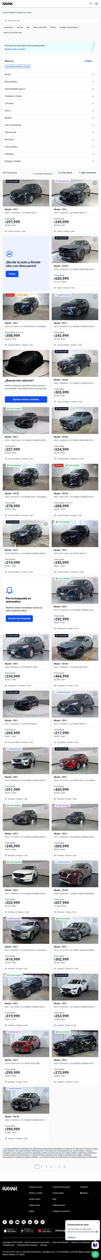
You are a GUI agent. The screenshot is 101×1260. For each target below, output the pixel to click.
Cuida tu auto (34, 1205)
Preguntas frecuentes (61, 1187)
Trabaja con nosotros (61, 1211)
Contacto (84, 1187)
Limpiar (88, 61)
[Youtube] (17, 1222)
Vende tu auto (34, 1199)
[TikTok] (36, 1222)
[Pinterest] (43, 1222)
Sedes (31, 1211)
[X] (24, 1222)
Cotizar (12, 274)
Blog (54, 1199)
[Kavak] (6, 3)
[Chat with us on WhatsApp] (95, 1254)
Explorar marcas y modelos (26, 399)
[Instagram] (11, 1222)
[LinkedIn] (30, 1222)
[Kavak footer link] (10, 1199)
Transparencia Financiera (27, 1245)
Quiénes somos (58, 1205)
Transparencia (8, 1245)
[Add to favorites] (46, 183)
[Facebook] (5, 1222)
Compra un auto (35, 1187)
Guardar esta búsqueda (19, 618)
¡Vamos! (71, 1237)
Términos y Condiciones (80, 1242)
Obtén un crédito (35, 1193)
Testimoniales (58, 1193)
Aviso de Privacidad (60, 1242)
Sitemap (43, 1245)
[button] (9, 27)
